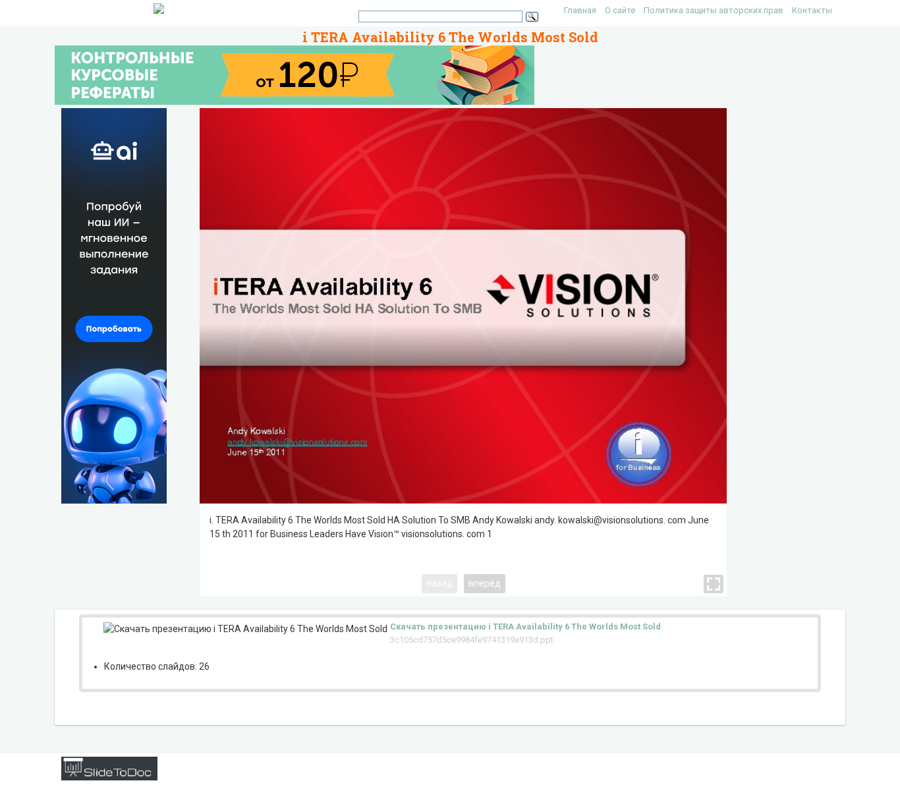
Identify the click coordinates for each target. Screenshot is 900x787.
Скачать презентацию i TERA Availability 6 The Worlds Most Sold (525, 626)
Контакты (812, 10)
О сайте (620, 10)
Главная (580, 10)
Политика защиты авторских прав (713, 10)
